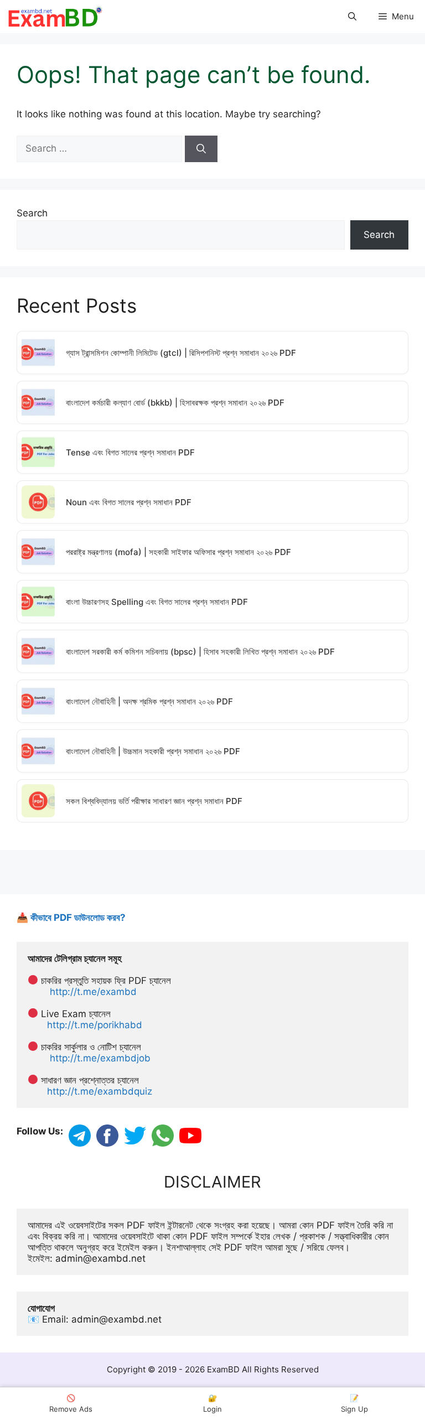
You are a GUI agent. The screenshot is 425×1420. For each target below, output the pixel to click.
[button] (352, 16)
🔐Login (212, 1403)
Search (32, 213)
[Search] (201, 149)
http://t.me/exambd (93, 991)
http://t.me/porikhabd (94, 1024)
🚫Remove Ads (70, 1403)
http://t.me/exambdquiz (99, 1091)
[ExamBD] (54, 16)
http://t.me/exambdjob (100, 1058)
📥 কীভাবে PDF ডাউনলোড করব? (71, 917)
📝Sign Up (354, 1403)
